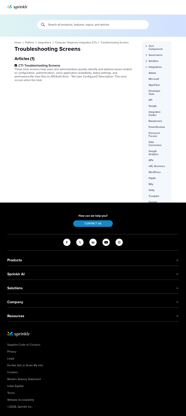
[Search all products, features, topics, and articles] (43, 24)
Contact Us (93, 223)
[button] (158, 47)
